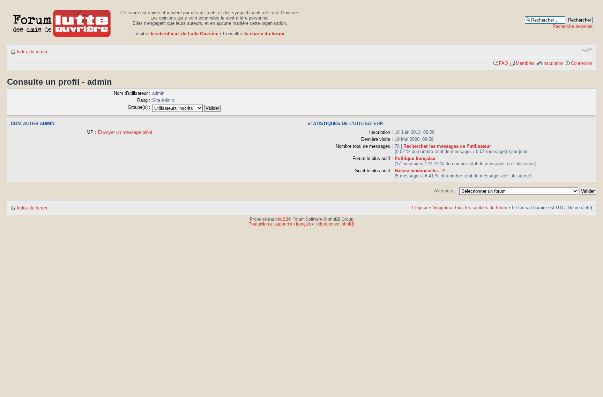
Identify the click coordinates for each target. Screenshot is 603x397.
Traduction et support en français (280, 224)
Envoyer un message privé (125, 132)
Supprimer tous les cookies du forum (470, 207)
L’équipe (420, 207)
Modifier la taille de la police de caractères (587, 49)
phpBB (281, 219)
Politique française (415, 158)
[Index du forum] (62, 22)
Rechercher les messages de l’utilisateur (447, 146)
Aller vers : (445, 190)
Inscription (552, 63)
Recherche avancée (572, 26)
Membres (525, 63)
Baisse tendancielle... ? (420, 170)
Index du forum (32, 51)
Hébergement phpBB (334, 224)
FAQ (503, 63)
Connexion (581, 63)
